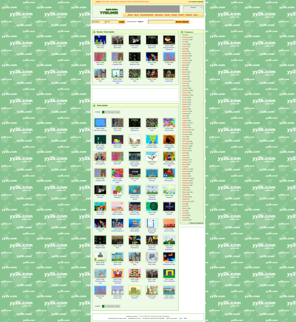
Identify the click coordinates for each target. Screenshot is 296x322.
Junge (184, 76)
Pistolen (184, 127)
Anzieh (184, 97)
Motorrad (185, 150)
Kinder (181, 15)
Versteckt (185, 132)
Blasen (184, 79)
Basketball (185, 56)
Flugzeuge (185, 37)
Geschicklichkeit (146, 15)
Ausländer (185, 39)
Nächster (111, 112)
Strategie (185, 197)
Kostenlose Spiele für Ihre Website (153, 318)
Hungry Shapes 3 (169, 298)
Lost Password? (132, 21)
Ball (183, 49)
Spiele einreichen (171, 318)
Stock (184, 194)
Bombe (184, 72)
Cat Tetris (152, 298)
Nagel (184, 155)
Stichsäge (185, 134)
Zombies (185, 220)
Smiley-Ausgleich (117, 214)
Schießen (185, 180)
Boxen (184, 74)
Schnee (184, 190)
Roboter (184, 176)
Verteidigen (186, 95)
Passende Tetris (135, 214)
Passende (185, 146)
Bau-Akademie (100, 164)
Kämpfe (184, 104)
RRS (185, 318)
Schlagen (185, 60)
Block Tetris (117, 47)
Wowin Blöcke (134, 231)
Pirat (183, 167)
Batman (184, 58)
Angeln (184, 106)
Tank (183, 204)
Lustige (184, 120)
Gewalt (184, 215)
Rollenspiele (186, 178)
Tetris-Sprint (117, 147)
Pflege (184, 125)
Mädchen (185, 123)
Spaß (184, 118)
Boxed (135, 147)
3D (183, 35)
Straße (184, 199)
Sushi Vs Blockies (169, 281)
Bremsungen (186, 201)
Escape (184, 102)
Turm (184, 211)
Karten (184, 86)
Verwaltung (185, 143)
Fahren (184, 100)
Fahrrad (184, 63)
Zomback (135, 298)
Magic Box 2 (152, 47)
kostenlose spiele (131, 316)
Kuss (183, 137)
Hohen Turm (117, 264)
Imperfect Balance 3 (117, 231)
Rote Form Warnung (100, 130)
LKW (183, 213)
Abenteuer (159, 15)
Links (180, 318)
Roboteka (117, 197)
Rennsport (185, 171)
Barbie (184, 51)
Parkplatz (185, 160)
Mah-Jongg (186, 141)
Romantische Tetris (169, 264)
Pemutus (152, 180)
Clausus (152, 214)
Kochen (184, 93)
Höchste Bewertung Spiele (140, 2)
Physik (184, 164)
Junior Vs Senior (169, 231)
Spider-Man (186, 192)
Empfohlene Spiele (125, 2)
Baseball (185, 53)
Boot (183, 70)
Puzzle (167, 15)
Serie (195, 15)
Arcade (184, 44)
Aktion (130, 15)
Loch (134, 180)
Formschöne (135, 247)
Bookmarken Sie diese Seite (117, 318)
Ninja (184, 157)
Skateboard (186, 185)
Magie (184, 139)
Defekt (184, 187)
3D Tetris (134, 47)
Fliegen (184, 109)
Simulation (185, 183)
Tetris (152, 64)
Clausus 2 (169, 197)
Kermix (152, 164)
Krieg (184, 217)
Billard (184, 65)
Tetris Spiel (100, 47)
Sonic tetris (100, 214)
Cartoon (184, 88)
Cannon (184, 81)
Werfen (184, 208)
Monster (184, 148)
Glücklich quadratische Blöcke (169, 249)
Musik (184, 153)
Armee (184, 46)
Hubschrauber (186, 130)
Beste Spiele (115, 2)
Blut (183, 67)
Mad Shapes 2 (169, 180)
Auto (183, 83)
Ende (117, 112)
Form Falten (152, 264)
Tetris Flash (117, 130)
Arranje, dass (117, 298)
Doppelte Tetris (117, 64)
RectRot (169, 214)
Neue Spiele (106, 2)
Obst (183, 116)
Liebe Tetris (134, 281)
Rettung (184, 174)
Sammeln (185, 90)
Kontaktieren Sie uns (134, 318)
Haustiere (185, 162)
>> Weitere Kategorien (196, 223)
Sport (136, 15)
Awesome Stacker (152, 147)
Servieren (185, 111)
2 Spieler (188, 15)
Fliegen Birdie (100, 264)
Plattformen (186, 169)
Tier (183, 42)
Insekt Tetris (169, 81)
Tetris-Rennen (169, 130)
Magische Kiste (135, 64)
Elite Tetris (100, 64)
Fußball (184, 113)
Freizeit (174, 15)
